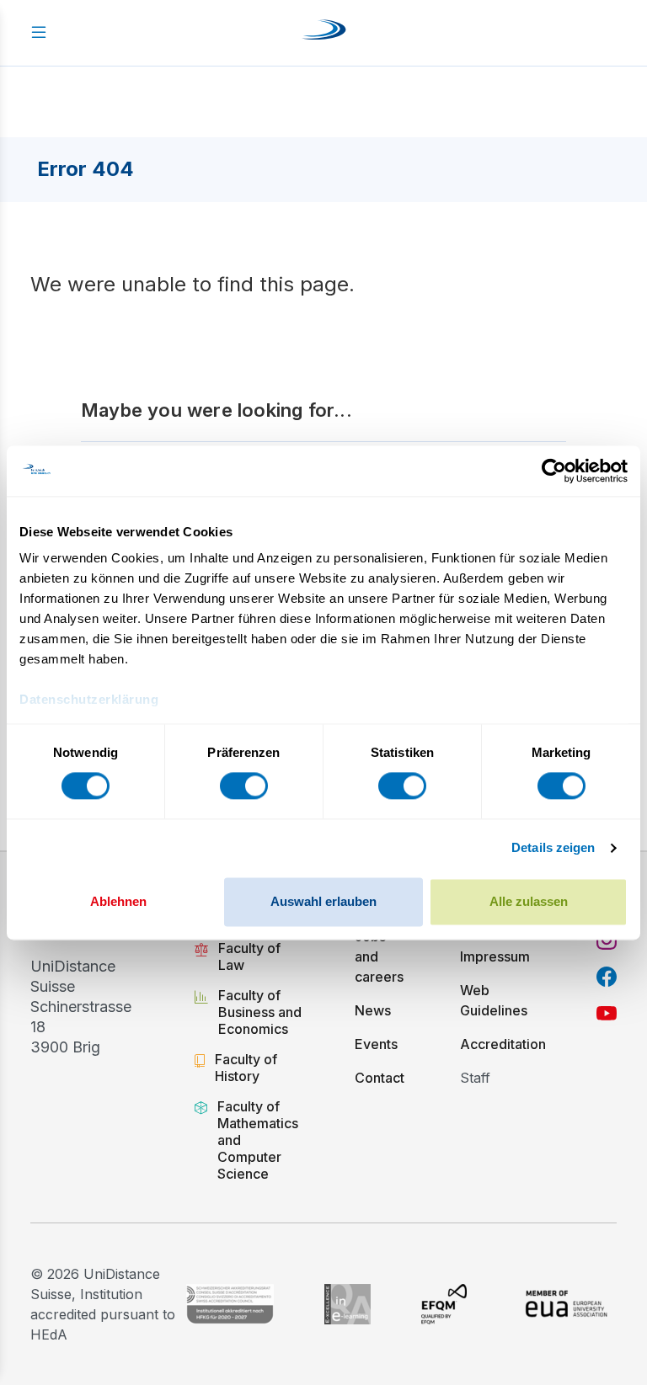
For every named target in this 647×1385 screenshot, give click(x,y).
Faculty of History (246, 1067)
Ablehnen (118, 901)
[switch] (244, 786)
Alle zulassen (528, 901)
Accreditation (503, 1044)
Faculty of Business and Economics (260, 1012)
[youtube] (606, 1014)
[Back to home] (324, 33)
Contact (379, 1077)
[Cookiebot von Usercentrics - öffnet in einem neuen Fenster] (554, 470)
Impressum (495, 956)
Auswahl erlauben (323, 901)
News (373, 1010)
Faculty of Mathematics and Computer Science (257, 1140)
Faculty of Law (249, 956)
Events (376, 1044)
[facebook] (606, 977)
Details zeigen (553, 848)
